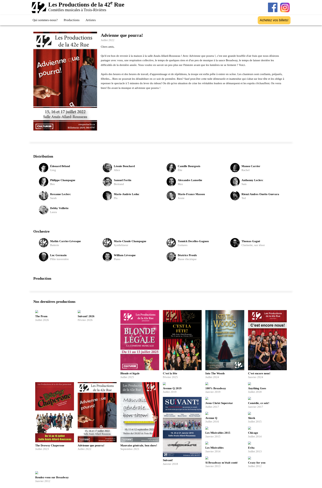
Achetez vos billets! (274, 20)
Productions (72, 20)
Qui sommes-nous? (45, 20)
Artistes (91, 20)
